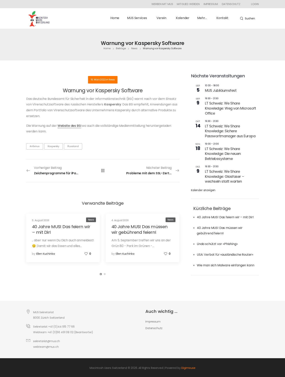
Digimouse (188, 368)
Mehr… (202, 18)
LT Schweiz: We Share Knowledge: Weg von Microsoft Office (230, 108)
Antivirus (35, 146)
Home (114, 18)
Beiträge (121, 48)
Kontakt (222, 18)
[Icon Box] (253, 4)
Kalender (182, 18)
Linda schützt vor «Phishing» (217, 244)
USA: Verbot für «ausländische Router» (225, 254)
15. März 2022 (98, 79)
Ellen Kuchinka (45, 254)
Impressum (211, 4)
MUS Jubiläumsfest (220, 90)
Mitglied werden (188, 4)
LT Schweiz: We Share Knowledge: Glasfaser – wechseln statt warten (224, 176)
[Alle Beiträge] (102, 170)
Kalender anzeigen (203, 190)
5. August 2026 (40, 220)
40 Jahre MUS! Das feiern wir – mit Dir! (225, 217)
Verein (161, 18)
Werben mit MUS (162, 4)
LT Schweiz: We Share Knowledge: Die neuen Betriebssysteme (223, 153)
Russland (73, 146)
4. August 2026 (120, 220)
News (134, 48)
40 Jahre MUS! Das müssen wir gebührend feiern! (139, 229)
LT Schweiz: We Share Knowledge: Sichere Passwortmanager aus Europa (230, 131)
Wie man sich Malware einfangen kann (225, 265)
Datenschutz (231, 4)
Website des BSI (69, 125)
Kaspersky (54, 146)
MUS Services (137, 18)
